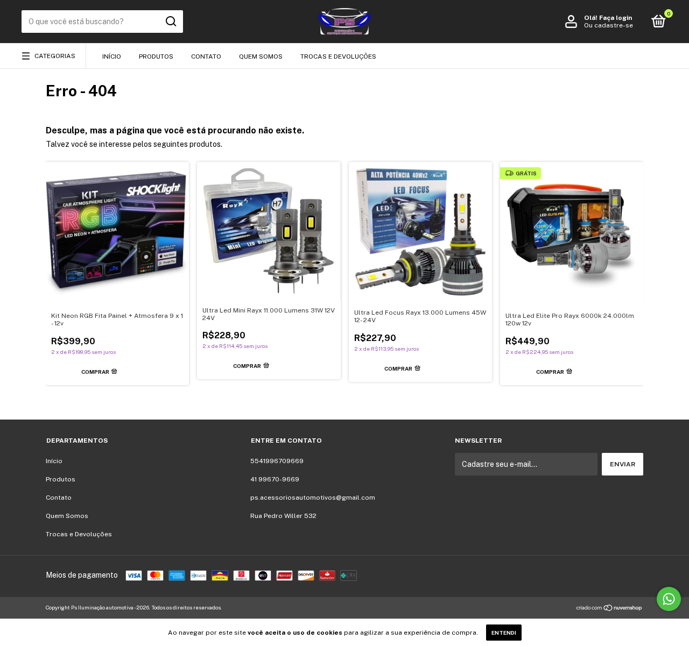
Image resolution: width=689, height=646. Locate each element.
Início (111, 56)
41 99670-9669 (274, 479)
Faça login (615, 18)
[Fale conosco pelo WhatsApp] (669, 599)
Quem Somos (261, 56)
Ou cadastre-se (608, 25)
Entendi (503, 632)
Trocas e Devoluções (338, 56)
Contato (206, 56)
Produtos (156, 56)
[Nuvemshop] (609, 609)
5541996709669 (277, 461)
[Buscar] (170, 21)
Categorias (54, 56)
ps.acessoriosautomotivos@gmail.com (312, 497)
